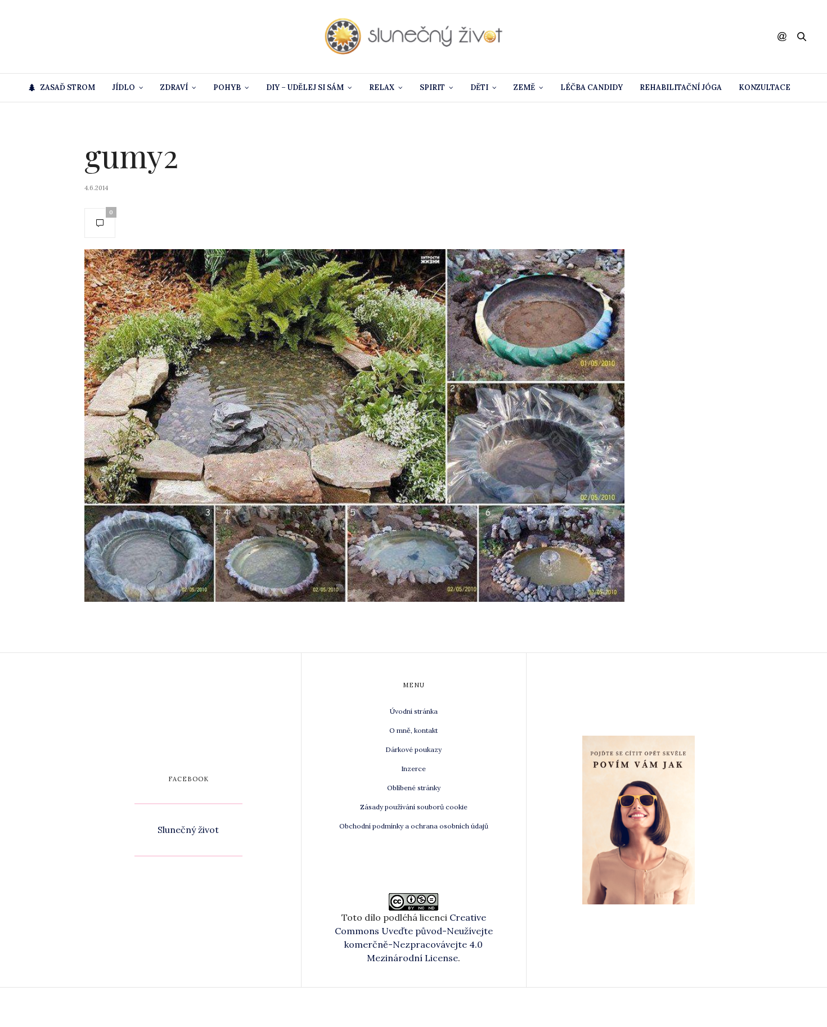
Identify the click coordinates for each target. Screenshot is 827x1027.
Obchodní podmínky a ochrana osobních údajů (413, 826)
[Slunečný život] (413, 36)
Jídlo (123, 87)
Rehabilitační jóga (681, 87)
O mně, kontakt (413, 730)
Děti (479, 87)
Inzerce (413, 768)
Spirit (432, 87)
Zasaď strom (68, 87)
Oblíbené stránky (414, 787)
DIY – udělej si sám (305, 87)
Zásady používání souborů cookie (414, 807)
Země (524, 87)
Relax (381, 87)
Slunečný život (188, 829)
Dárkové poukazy (413, 749)
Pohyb (227, 87)
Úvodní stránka (414, 711)
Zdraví (174, 87)
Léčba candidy (591, 87)
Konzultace (764, 87)
